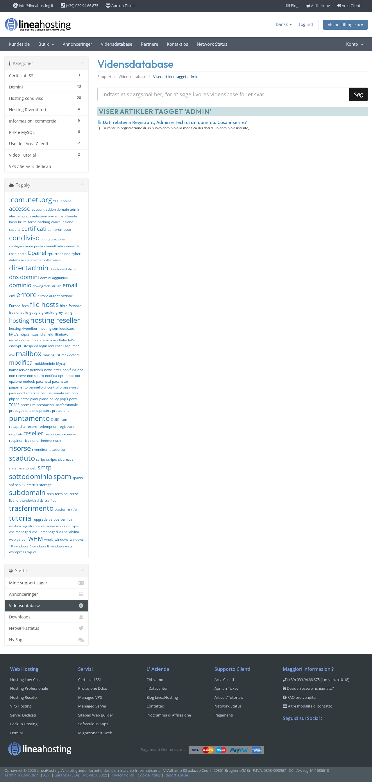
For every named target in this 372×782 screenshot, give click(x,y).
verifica (66, 519)
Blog (294, 5)
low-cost (55, 345)
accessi (66, 200)
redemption (47, 426)
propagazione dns (23, 410)
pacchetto (60, 381)
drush (56, 285)
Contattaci (155, 706)
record (31, 426)
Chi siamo (154, 679)
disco (72, 269)
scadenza (57, 449)
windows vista (61, 546)
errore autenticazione (55, 295)
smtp (44, 467)
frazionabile (18, 312)
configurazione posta (26, 246)
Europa (15, 305)
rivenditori (40, 449)
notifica (51, 375)
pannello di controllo (45, 387)
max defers (70, 354)
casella (14, 229)
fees (25, 305)
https (35, 334)
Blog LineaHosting (162, 697)
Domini (16, 732)
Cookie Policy (149, 775)
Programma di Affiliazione (168, 715)
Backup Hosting (23, 723)
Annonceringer (77, 44)
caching (43, 221)
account (38, 209)
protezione (60, 410)
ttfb (74, 509)
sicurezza (66, 459)
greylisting (64, 312)
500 (56, 200)
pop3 (64, 398)
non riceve (17, 375)
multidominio (44, 363)
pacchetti (43, 381)
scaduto (22, 458)
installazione (19, 340)
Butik (44, 44)
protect (45, 410)
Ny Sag (15, 639)
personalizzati (59, 393)
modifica (21, 362)
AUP (47, 775)
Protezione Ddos (92, 688)
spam (62, 476)
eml (12, 295)
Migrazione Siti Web (95, 732)
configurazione (53, 239)
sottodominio (30, 476)
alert (13, 216)
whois (48, 539)
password (70, 387)
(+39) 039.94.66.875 (81, 5)
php (74, 393)
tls (42, 500)
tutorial (21, 518)
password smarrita (24, 393)
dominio (20, 285)
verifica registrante (24, 526)
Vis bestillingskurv (345, 24)
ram (63, 419)
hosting (19, 320)
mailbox (29, 353)
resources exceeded (60, 434)
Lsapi (67, 345)
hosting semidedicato (57, 328)
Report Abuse (176, 775)
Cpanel (37, 253)
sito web (29, 468)
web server (18, 539)
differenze (52, 260)
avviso (53, 216)
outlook (29, 381)
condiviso (24, 237)
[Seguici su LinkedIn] (322, 733)
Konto (353, 44)
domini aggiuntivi (54, 277)
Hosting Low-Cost (25, 679)
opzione (15, 381)
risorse (20, 448)
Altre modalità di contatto (309, 706)
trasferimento (31, 508)
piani (34, 398)
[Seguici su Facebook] (287, 733)
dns (14, 277)
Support (104, 76)
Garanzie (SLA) (66, 775)
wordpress (17, 551)
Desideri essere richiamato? (310, 688)
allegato (24, 216)
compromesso (59, 229)
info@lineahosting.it (35, 5)
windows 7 (22, 546)
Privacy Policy (122, 775)
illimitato (61, 334)
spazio (77, 477)
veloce (54, 519)
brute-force (27, 221)
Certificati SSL (90, 679)
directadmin (29, 267)
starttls (32, 484)
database (16, 260)
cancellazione (62, 221)
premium (28, 404)
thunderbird (29, 500)
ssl (24, 485)
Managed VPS (90, 697)
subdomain (27, 492)
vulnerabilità (69, 531)
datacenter (34, 260)
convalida (72, 246)
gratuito (48, 312)
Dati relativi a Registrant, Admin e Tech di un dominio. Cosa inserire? (174, 122)
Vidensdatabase (116, 44)
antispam (39, 216)
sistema (15, 468)
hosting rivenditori (23, 328)
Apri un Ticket (122, 5)
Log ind (306, 24)
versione (48, 526)
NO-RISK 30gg (95, 775)
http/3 (24, 334)
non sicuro (35, 375)
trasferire (62, 509)
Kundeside (19, 44)
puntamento (29, 418)
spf (11, 484)
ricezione (31, 440)
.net (32, 199)
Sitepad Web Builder (95, 715)
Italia (63, 340)
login (43, 345)
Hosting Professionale (29, 688)
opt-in (62, 375)
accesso (20, 208)
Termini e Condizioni (22, 775)
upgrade (41, 519)
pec (43, 393)
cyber (76, 253)
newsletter (52, 369)
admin (75, 209)
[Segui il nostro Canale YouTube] (310, 733)
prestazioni (46, 404)
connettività (53, 246)
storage (45, 484)
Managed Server (92, 706)
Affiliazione (320, 5)
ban (63, 216)
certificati (34, 229)
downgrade (42, 285)
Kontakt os (177, 44)
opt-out (74, 375)
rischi (57, 440)
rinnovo (46, 440)
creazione (62, 253)
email (69, 285)
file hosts (44, 304)
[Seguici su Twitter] (299, 733)
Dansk (282, 24)
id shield (46, 334)
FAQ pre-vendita (301, 697)
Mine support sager (28, 583)
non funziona (72, 369)
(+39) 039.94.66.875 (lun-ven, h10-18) (318, 679)
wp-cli (32, 551)
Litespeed (30, 345)
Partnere (149, 44)
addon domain (57, 209)
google (34, 312)
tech (50, 493)
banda (72, 216)
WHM (35, 538)
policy (54, 398)
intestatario (40, 340)
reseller (33, 433)
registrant (66, 426)
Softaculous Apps (93, 723)
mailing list (51, 354)
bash (13, 221)
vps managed (20, 531)
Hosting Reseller (24, 697)
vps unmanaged (45, 531)
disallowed (58, 269)
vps (75, 526)
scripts (51, 459)
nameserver (19, 369)
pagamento (18, 387)
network (36, 369)
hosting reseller (55, 320)
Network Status (212, 44)
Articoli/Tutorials (228, 697)
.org (46, 199)
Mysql (61, 363)
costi (13, 253)
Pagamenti (223, 715)
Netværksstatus (24, 628)
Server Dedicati (23, 715)
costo (22, 253)
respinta (15, 440)
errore (26, 294)
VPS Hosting (20, 706)
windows (62, 539)
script (40, 459)
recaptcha (17, 426)
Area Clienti (351, 5)
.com (17, 199)
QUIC (55, 419)
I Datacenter (157, 688)
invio (54, 340)
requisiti (15, 434)
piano (43, 398)
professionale (67, 404)
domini (29, 277)
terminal (62, 493)
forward (75, 305)
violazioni (63, 526)
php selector (19, 398)
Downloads (20, 617)
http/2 (14, 334)
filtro (63, 305)
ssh (18, 484)
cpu (50, 253)
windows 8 (40, 546)
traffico (50, 500)
